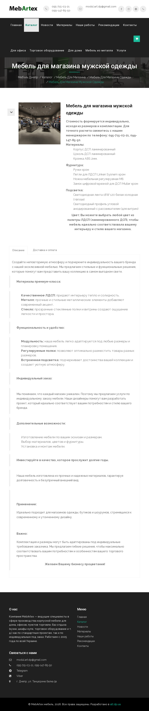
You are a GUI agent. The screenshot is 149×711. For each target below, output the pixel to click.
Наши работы (85, 25)
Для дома (75, 50)
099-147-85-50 (61, 10)
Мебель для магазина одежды (110, 77)
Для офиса (18, 50)
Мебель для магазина (71, 77)
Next (11, 112)
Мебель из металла (99, 50)
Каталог (31, 25)
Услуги (121, 50)
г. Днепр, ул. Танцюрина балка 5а (37, 681)
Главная (16, 25)
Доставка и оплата (45, 250)
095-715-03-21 (61, 6)
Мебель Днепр (28, 77)
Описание (18, 250)
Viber (20, 675)
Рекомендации (108, 25)
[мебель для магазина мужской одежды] (39, 123)
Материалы (64, 25)
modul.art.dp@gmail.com (101, 6)
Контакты (130, 25)
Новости (47, 25)
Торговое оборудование (47, 50)
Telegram (22, 670)
